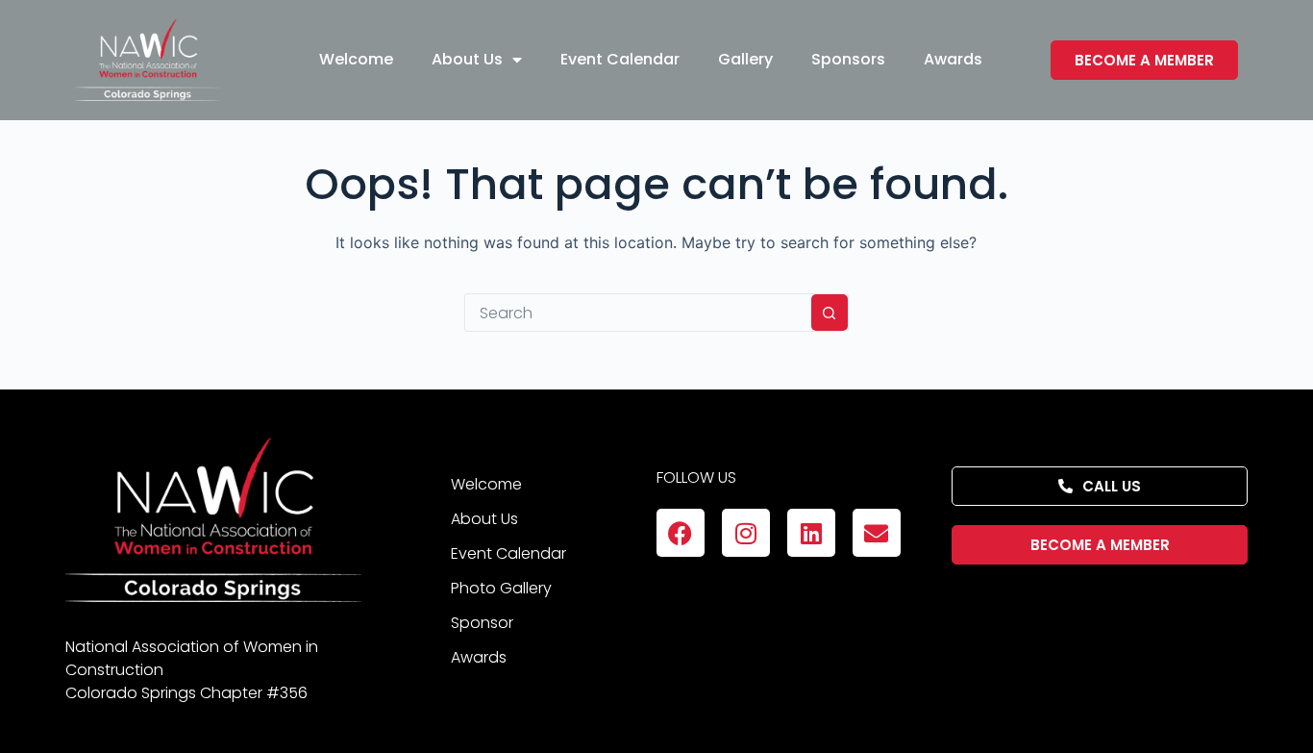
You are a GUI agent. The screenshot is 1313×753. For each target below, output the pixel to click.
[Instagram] (746, 533)
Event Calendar (620, 59)
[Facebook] (680, 533)
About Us (467, 59)
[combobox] (638, 312)
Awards (953, 59)
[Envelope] (877, 533)
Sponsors (848, 59)
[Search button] (829, 312)
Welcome (356, 59)
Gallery (745, 59)
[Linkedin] (811, 533)
